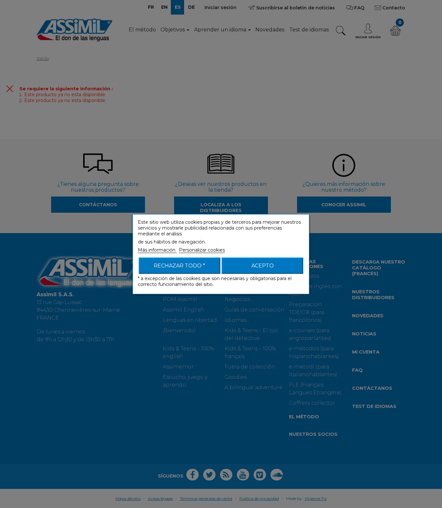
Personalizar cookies (202, 250)
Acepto (262, 265)
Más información (157, 250)
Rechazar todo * (179, 265)
